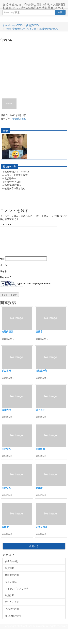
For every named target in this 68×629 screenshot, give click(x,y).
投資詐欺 (9, 568)
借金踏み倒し (19, 118)
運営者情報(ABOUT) (50, 28)
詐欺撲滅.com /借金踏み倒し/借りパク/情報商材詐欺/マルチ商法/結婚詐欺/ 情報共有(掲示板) (34, 5)
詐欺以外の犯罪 (13, 615)
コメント (5, 224)
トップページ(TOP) (12, 25)
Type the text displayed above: (34, 283)
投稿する (34, 546)
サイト (3, 271)
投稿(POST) (32, 25)
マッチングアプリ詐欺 (16, 588)
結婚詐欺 (9, 595)
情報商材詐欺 (12, 574)
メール (3, 265)
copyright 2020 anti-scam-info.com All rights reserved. (36, 626)
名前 (2, 258)
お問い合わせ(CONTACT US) (20, 28)
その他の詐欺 (12, 608)
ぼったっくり (12, 602)
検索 (60, 12)
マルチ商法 (11, 581)
